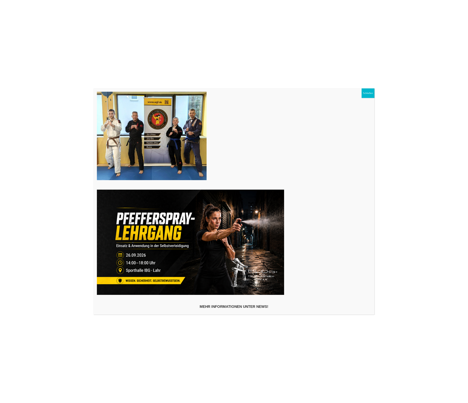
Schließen (368, 93)
